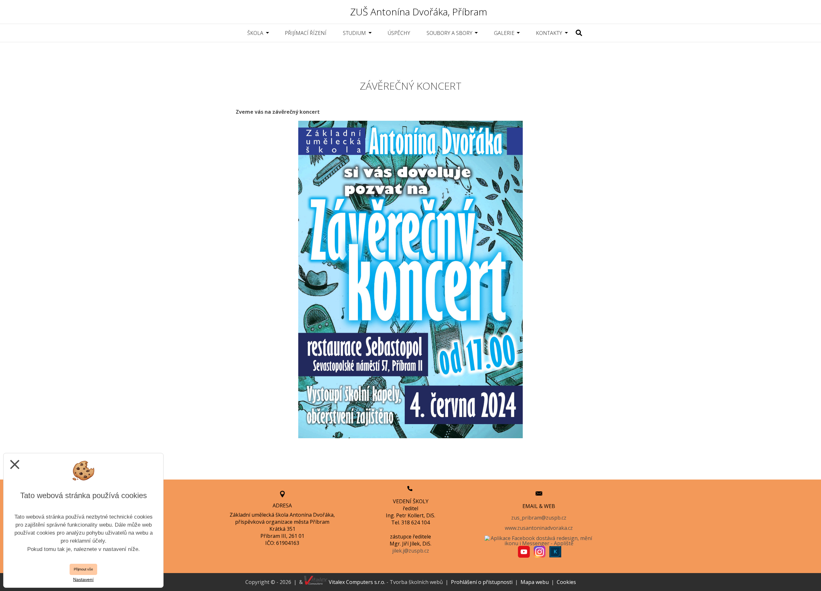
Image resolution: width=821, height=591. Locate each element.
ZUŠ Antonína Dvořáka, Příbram (418, 11)
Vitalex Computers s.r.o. (356, 582)
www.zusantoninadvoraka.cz (539, 527)
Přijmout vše (83, 569)
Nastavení (83, 579)
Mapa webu (535, 582)
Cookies (566, 582)
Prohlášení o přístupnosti (481, 582)
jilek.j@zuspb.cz (410, 550)
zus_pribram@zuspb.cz (538, 517)
